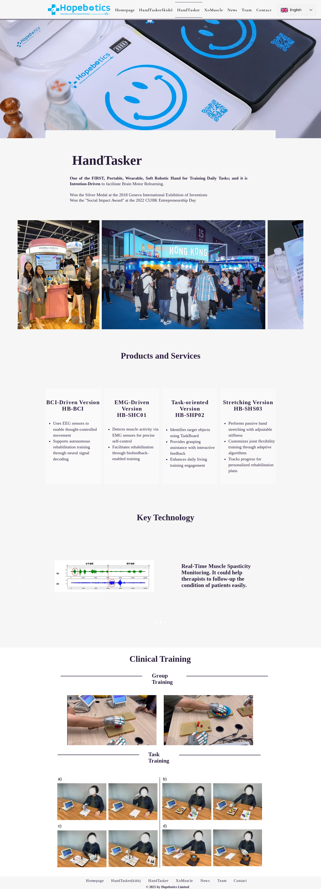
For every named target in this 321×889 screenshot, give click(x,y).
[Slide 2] (160, 622)
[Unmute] (81, 739)
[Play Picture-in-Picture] (142, 739)
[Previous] (20, 581)
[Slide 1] (156, 622)
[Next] (301, 581)
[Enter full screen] (150, 739)
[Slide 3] (165, 622)
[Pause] (73, 739)
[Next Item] (295, 274)
